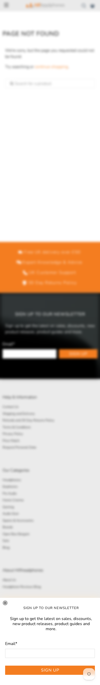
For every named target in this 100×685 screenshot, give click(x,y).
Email (11, 644)
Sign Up (50, 670)
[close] (5, 602)
